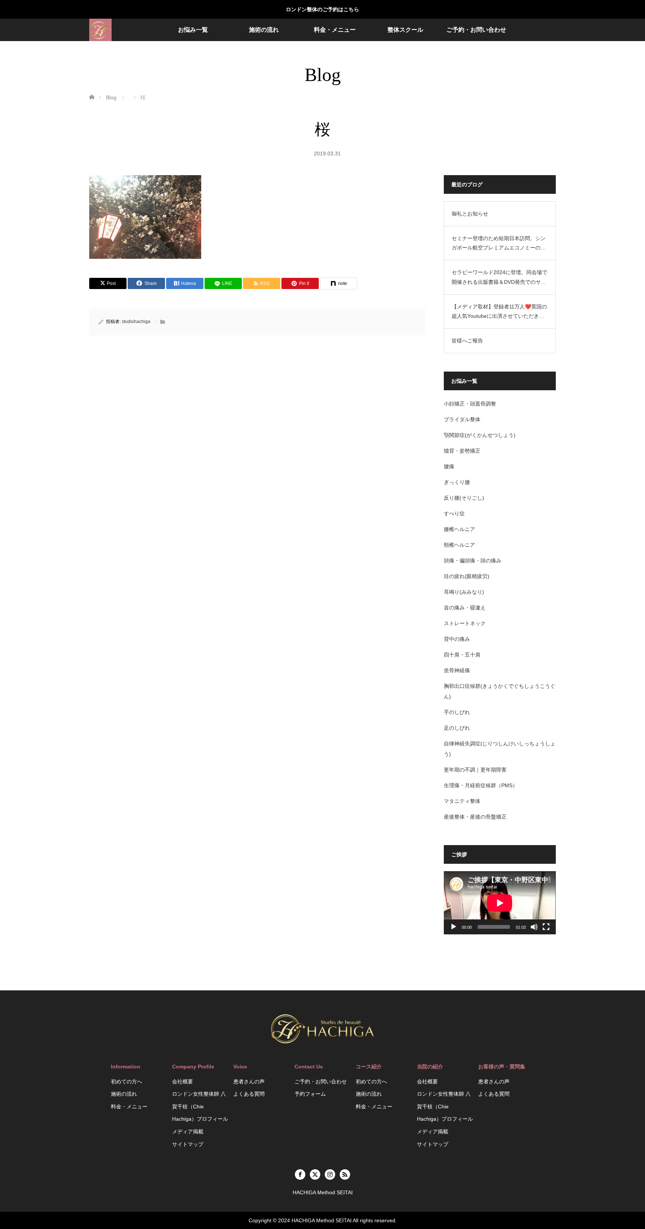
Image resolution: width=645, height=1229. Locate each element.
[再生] (453, 927)
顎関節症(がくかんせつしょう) (479, 435)
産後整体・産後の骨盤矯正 (475, 817)
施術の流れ (264, 30)
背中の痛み (457, 639)
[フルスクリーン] (546, 927)
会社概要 (182, 1081)
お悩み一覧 (193, 30)
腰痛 (449, 466)
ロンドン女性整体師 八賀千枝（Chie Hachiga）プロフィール (200, 1106)
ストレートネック (465, 623)
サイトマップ (187, 1144)
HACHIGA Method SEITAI (322, 1220)
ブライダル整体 (462, 419)
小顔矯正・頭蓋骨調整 (470, 404)
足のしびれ (457, 728)
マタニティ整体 (462, 801)
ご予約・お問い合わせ (476, 30)
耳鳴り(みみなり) (464, 592)
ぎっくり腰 (457, 482)
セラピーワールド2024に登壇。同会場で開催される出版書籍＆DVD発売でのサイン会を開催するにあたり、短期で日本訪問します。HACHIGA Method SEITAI (499, 277)
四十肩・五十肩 (462, 655)
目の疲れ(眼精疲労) (466, 576)
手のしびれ (457, 712)
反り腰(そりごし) (464, 498)
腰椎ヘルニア (459, 529)
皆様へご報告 (467, 341)
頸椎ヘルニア (459, 545)
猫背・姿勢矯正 (462, 451)
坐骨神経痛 (457, 670)
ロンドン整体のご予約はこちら (322, 9)
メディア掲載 (187, 1132)
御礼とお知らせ (470, 214)
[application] (500, 902)
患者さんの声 (249, 1081)
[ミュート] (534, 927)
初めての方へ (126, 1081)
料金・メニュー (335, 30)
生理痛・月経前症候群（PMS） (481, 785)
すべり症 (454, 513)
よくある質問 (249, 1094)
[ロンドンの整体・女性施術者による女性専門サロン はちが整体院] (100, 30)
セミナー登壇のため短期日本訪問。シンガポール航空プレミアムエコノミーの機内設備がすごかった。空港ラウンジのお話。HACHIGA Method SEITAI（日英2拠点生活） (499, 243)
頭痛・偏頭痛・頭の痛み (472, 561)
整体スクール (405, 30)
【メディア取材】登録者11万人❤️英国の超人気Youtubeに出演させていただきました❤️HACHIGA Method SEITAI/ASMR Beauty (499, 312)
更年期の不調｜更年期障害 (475, 770)
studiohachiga (136, 321)
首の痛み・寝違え (465, 608)
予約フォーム (310, 1094)
